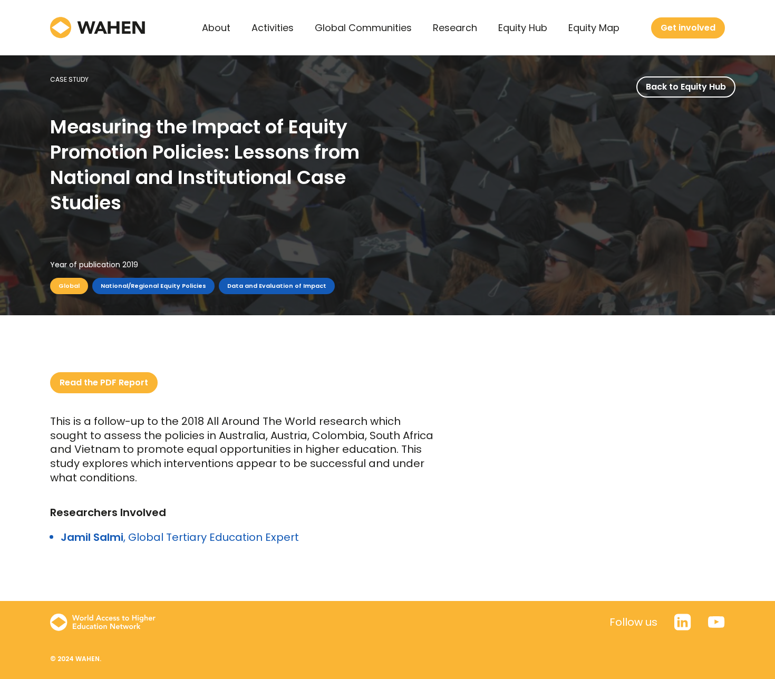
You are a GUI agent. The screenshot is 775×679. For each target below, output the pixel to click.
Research (455, 27)
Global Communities (363, 27)
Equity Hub (522, 27)
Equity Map (593, 27)
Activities (272, 27)
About (216, 27)
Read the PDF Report (104, 382)
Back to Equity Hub (686, 87)
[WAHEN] (97, 27)
